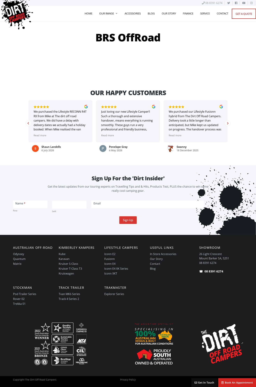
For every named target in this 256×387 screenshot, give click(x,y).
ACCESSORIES (133, 13)
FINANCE (188, 13)
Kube (62, 254)
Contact (155, 264)
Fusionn (109, 259)
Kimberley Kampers (77, 247)
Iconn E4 (109, 264)
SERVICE (205, 13)
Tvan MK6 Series (69, 294)
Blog (153, 269)
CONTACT (222, 13)
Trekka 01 (19, 304)
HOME (88, 13)
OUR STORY (169, 13)
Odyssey (18, 254)
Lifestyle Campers (121, 247)
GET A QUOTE (244, 13)
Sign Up (128, 220)
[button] (227, 123)
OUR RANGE (106, 13)
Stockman (22, 287)
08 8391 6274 (213, 3)
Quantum (19, 259)
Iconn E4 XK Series (116, 269)
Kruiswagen (66, 273)
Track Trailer (71, 287)
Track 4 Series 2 (69, 299)
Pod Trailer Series (24, 294)
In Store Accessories (163, 254)
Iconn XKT (110, 273)
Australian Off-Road (33, 247)
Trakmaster (115, 287)
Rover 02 (19, 299)
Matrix (17, 264)
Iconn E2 (109, 254)
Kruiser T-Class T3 (70, 269)
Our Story (156, 259)
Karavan (64, 259)
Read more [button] (40, 135)
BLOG (151, 13)
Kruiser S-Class (68, 264)
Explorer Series (114, 294)
